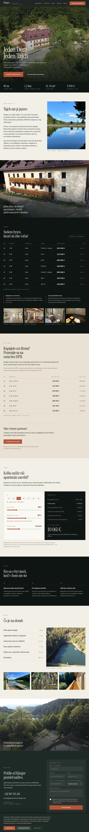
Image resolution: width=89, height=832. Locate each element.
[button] (44, 248)
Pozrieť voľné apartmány (35, 74)
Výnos (53, 3)
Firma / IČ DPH (57, 780)
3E (24, 498)
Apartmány (38, 3)
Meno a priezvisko (54, 765)
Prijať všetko (9, 828)
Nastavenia (37, 828)
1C (9, 498)
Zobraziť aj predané (77, 236)
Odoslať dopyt (66, 807)
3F (28, 498)
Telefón (51, 773)
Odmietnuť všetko (23, 828)
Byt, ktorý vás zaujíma (74, 780)
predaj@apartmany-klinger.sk (15, 798)
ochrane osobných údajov (24, 823)
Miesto (65, 3)
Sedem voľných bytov (13, 74)
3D (19, 498)
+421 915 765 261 (12, 794)
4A (33, 498)
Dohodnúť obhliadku (77, 3)
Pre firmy (46, 3)
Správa (59, 3)
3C (14, 498)
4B (38, 498)
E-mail (69, 773)
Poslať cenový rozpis (13, 441)
